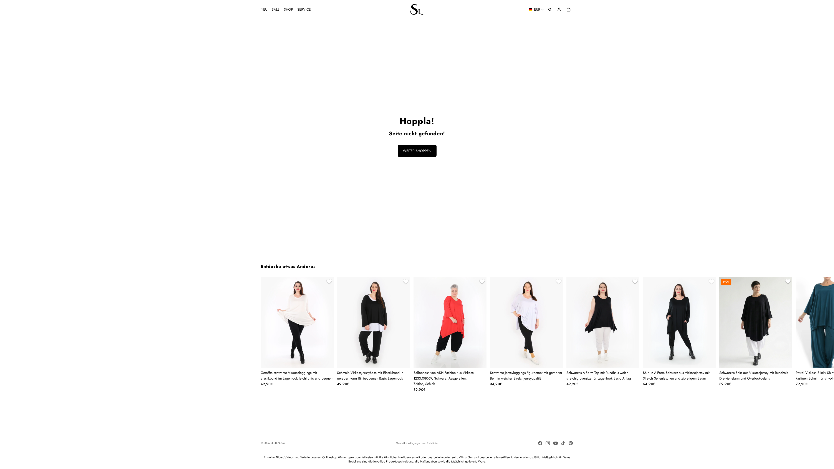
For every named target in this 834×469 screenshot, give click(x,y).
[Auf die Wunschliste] (329, 282)
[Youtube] (555, 443)
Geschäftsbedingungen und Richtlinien (417, 443)
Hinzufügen (483, 361)
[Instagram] (547, 443)
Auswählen (330, 361)
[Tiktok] (563, 443)
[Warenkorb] (568, 9)
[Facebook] (540, 443)
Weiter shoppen (417, 150)
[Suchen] (550, 9)
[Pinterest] (570, 443)
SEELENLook (278, 443)
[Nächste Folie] (568, 334)
